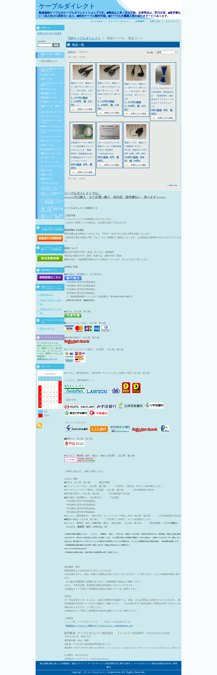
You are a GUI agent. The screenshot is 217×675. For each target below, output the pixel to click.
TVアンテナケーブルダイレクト (52, 131)
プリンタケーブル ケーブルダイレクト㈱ (52, 188)
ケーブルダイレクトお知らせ (52, 321)
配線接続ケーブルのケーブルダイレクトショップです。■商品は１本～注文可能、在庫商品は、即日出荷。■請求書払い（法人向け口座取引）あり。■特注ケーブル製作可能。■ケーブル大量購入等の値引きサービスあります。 (110, 14)
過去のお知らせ (47, 328)
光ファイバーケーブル (51, 116)
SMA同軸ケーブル (48, 97)
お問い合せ (155, 21)
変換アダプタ (47, 179)
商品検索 (41, 41)
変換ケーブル (47, 174)
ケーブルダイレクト (67, 6)
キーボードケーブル (50, 162)
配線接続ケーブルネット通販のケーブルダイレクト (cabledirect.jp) (99, 626)
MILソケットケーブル (51, 141)
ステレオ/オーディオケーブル (51, 121)
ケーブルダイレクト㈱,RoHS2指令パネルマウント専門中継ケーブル (52, 201)
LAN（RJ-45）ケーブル (51, 112)
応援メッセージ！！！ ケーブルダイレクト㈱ (52, 288)
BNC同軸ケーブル (48, 93)
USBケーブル (46, 79)
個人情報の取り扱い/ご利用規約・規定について (62, 663)
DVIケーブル (46, 170)
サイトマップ (172, 21)
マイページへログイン (118, 21)
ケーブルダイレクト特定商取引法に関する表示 (108, 663)
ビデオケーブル (48, 158)
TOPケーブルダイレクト (84, 38)
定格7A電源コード (49, 61)
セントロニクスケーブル (52, 166)
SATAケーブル (47, 145)
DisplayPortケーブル (51, 149)
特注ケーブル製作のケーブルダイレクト (52, 194)
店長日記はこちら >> (47, 359)
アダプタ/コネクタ (49, 183)
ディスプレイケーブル (51, 136)
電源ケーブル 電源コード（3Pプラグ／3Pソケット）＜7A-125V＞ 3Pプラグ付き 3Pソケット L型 (135, 91)
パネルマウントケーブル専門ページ (52, 84)
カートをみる (97, 21)
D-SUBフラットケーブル (52, 102)
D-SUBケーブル (48, 75)
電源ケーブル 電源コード (52, 55)
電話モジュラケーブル (51, 153)
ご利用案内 (139, 21)
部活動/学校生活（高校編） (50, 302)
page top (173, 185)
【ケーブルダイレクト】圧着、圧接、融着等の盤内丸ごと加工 (52, 209)
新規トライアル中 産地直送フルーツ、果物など (52, 216)
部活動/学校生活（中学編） (50, 311)
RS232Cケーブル (48, 89)
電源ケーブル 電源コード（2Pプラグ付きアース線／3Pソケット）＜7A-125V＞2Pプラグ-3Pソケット (109, 90)
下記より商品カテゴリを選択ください (52, 70)
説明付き (72, 52)
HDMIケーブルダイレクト (52, 126)
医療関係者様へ (47, 295)
